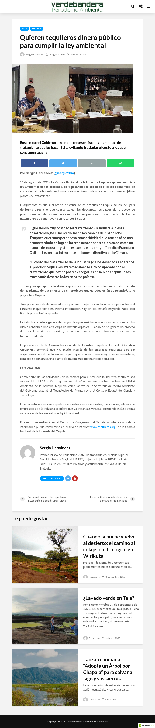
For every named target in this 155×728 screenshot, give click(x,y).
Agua (24, 28)
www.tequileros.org (102, 427)
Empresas (36, 28)
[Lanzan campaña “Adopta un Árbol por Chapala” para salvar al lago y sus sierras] (45, 677)
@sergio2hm (64, 173)
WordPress (102, 721)
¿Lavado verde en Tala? (108, 598)
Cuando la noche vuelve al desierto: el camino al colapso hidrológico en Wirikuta (109, 546)
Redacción (94, 576)
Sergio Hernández (34, 54)
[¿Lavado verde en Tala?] (45, 615)
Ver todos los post (52, 478)
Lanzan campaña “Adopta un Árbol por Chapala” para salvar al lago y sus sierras (108, 669)
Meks (81, 721)
